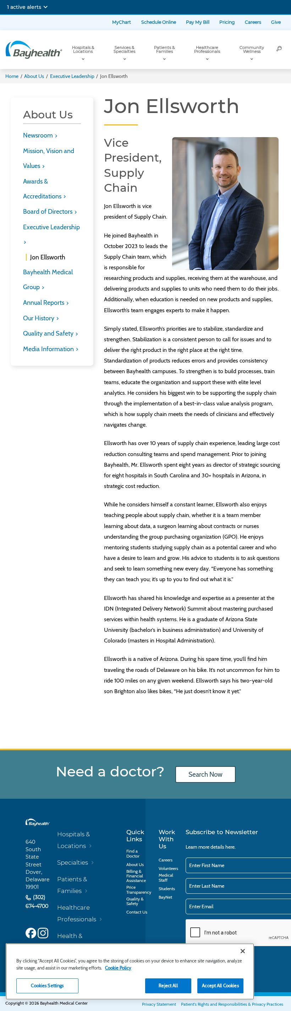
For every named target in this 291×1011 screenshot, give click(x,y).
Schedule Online (158, 22)
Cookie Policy (118, 968)
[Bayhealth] (33, 49)
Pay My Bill (197, 22)
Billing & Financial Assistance (136, 876)
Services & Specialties (124, 49)
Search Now (205, 774)
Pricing (227, 22)
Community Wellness (252, 49)
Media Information (49, 349)
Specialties (72, 862)
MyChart (121, 22)
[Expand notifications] (45, 7)
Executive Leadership (72, 76)
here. (230, 847)
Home (11, 76)
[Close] (243, 951)
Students (167, 888)
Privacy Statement (159, 1004)
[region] (130, 971)
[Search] (279, 49)
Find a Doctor (132, 853)
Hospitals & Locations (83, 49)
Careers (253, 22)
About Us (34, 76)
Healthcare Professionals (207, 49)
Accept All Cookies (220, 985)
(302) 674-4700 (37, 901)
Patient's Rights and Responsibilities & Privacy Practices (232, 1004)
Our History (39, 318)
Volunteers (168, 868)
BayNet (165, 897)
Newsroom (38, 135)
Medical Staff (166, 877)
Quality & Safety (135, 901)
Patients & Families (164, 49)
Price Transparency (138, 889)
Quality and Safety (49, 333)
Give (276, 22)
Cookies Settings (47, 985)
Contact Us (136, 912)
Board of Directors (48, 211)
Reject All (168, 985)
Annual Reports (44, 303)
